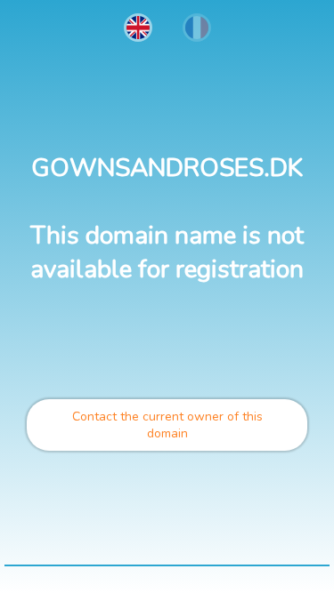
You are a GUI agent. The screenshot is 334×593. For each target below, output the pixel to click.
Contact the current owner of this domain (167, 425)
